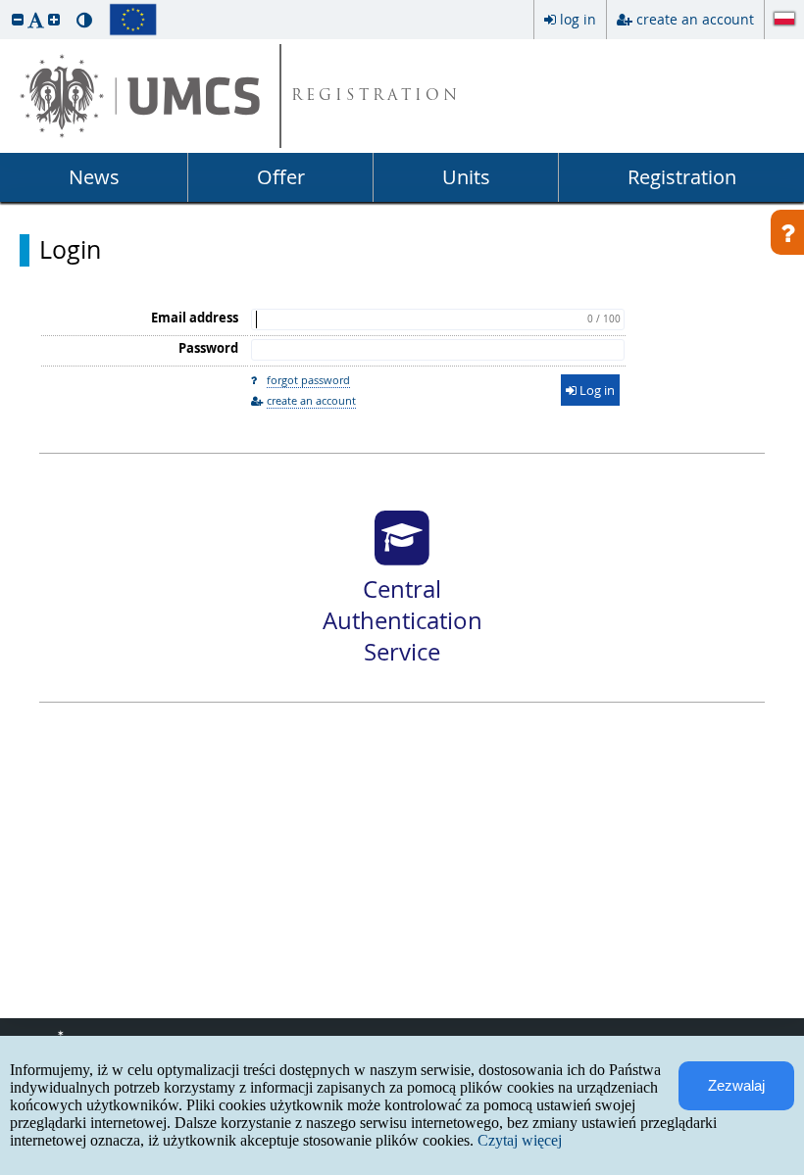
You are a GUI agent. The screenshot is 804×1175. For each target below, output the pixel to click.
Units (466, 177)
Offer (281, 177)
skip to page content (5, 5)
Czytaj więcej (519, 1140)
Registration (682, 177)
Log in (596, 390)
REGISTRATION (376, 96)
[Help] (787, 232)
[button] (18, 19)
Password (208, 348)
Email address (194, 317)
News (94, 177)
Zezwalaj (736, 1085)
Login (70, 250)
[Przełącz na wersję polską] (784, 20)
